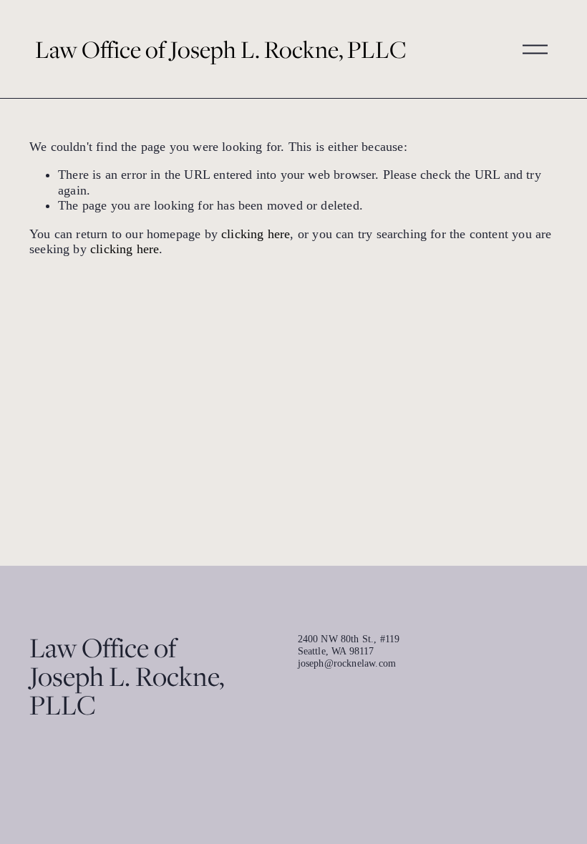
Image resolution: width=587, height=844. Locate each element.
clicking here (255, 234)
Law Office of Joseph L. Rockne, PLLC (221, 49)
